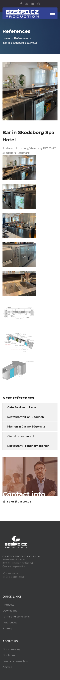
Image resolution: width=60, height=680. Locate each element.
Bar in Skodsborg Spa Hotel (19, 42)
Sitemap (7, 628)
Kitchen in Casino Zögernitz (26, 426)
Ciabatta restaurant (20, 436)
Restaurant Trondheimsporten (28, 445)
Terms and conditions (16, 616)
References (21, 38)
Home (6, 38)
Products (8, 604)
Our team (8, 655)
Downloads (9, 610)
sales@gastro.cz (19, 501)
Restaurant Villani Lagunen (25, 417)
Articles (7, 667)
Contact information (15, 661)
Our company (11, 649)
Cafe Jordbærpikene (21, 407)
